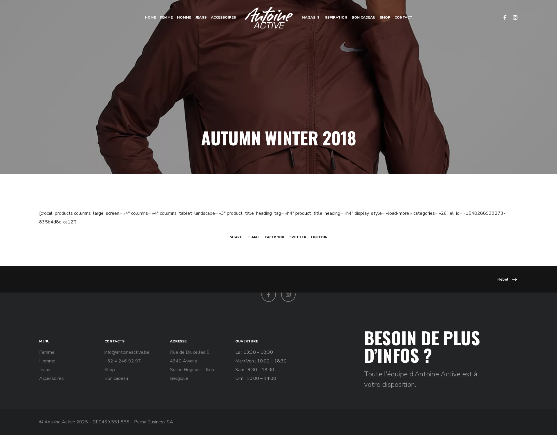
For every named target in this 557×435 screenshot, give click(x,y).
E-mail (254, 237)
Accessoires (51, 378)
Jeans (44, 370)
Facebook (274, 237)
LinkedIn (319, 237)
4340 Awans (183, 361)
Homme (47, 361)
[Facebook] (502, 17)
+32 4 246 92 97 (122, 361)
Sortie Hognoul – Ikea (192, 370)
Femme (47, 352)
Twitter (298, 237)
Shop (109, 370)
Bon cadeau (116, 378)
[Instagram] (512, 17)
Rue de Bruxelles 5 (189, 352)
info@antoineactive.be (126, 352)
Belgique (179, 378)
